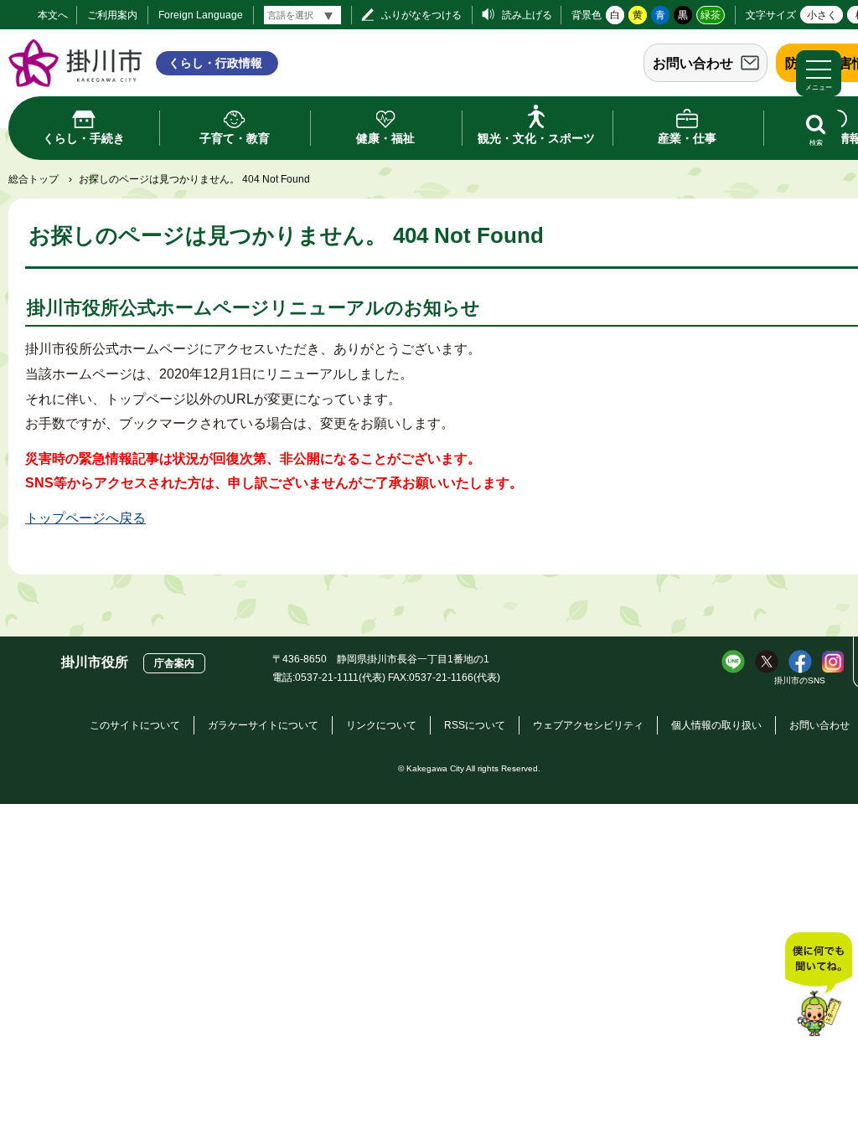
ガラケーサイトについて (263, 725)
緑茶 (710, 15)
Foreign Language (200, 15)
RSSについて (474, 725)
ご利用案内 (112, 15)
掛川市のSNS (799, 680)
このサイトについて (135, 725)
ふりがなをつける (421, 15)
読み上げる (527, 15)
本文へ (53, 15)
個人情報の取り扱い (716, 725)
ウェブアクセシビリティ (588, 725)
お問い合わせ (693, 63)
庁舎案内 (174, 663)
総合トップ (33, 179)
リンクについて (381, 725)
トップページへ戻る (85, 518)
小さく (822, 15)
